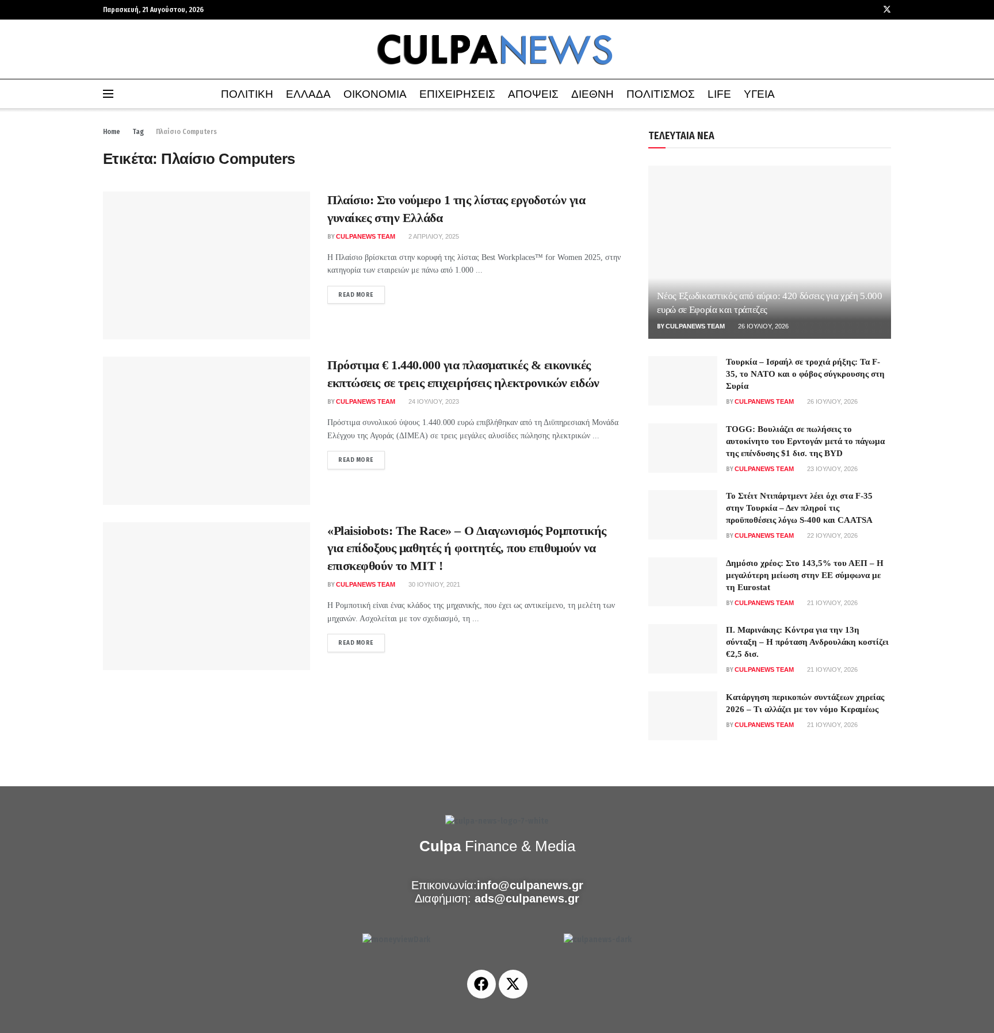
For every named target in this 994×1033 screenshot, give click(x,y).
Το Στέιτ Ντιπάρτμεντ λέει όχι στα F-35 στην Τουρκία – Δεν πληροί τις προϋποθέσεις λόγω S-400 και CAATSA (799, 508)
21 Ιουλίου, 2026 (831, 602)
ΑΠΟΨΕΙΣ (533, 94)
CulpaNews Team (365, 236)
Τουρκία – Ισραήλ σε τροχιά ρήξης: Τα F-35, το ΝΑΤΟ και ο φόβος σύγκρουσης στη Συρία (805, 374)
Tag (138, 132)
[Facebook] (481, 984)
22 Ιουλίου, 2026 (831, 535)
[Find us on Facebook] (872, 10)
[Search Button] (886, 93)
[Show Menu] (108, 94)
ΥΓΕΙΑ (759, 94)
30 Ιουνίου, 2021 (433, 584)
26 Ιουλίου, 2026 (762, 326)
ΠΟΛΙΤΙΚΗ (247, 94)
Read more (361, 292)
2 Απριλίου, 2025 (433, 236)
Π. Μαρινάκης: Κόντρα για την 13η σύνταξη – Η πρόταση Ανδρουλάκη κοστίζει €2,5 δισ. (807, 642)
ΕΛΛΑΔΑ (308, 94)
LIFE (719, 94)
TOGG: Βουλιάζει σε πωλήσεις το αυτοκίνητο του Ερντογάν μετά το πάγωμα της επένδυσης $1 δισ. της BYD (805, 441)
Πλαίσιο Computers (186, 132)
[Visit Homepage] (497, 49)
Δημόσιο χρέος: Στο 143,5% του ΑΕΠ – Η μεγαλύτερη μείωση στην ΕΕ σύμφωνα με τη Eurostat (805, 575)
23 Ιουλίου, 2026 (831, 468)
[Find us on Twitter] (887, 10)
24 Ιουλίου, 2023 (433, 401)
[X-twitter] (513, 984)
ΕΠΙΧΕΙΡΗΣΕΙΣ (457, 94)
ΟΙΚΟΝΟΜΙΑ (375, 94)
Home (111, 132)
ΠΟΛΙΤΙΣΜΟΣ (660, 94)
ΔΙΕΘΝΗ (592, 94)
